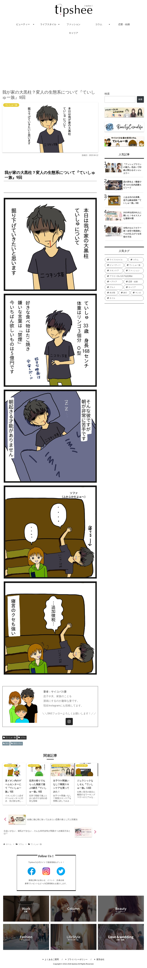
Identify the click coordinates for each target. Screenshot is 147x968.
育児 (7, 743)
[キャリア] (26, 908)
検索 (107, 93)
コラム (23, 737)
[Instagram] (69, 721)
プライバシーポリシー (77, 959)
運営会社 (100, 959)
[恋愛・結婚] (121, 937)
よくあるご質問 (52, 959)
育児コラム (17, 743)
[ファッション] (26, 937)
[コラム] (73, 908)
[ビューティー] (121, 908)
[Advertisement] (73, 61)
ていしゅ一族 (10, 737)
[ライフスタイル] (73, 937)
